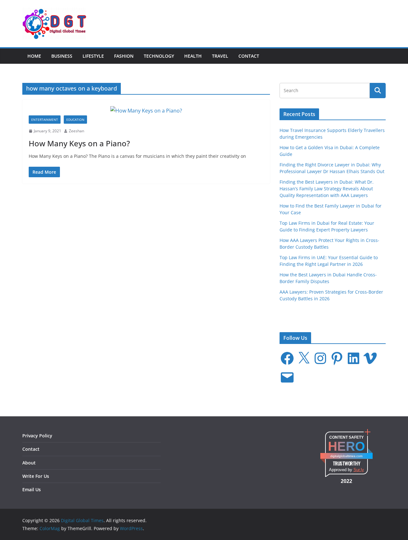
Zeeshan (76, 131)
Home (34, 56)
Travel (220, 56)
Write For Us (35, 476)
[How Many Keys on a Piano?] (146, 110)
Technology (159, 56)
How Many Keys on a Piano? (79, 143)
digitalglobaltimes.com (346, 456)
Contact (248, 56)
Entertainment (44, 119)
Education (75, 119)
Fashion (124, 56)
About (29, 463)
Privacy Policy (37, 436)
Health (193, 56)
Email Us (31, 489)
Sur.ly (358, 469)
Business (61, 56)
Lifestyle (93, 56)
